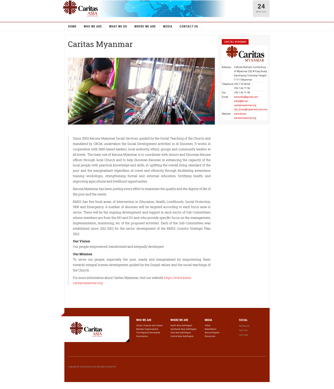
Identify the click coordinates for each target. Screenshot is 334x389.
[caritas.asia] (86, 329)
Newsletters (210, 329)
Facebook (244, 326)
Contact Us (189, 26)
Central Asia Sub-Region (182, 336)
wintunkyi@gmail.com (246, 97)
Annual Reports (212, 332)
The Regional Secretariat (148, 332)
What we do (118, 26)
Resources (210, 336)
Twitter (243, 330)
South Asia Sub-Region (181, 325)
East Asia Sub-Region (180, 332)
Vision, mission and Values (149, 325)
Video (207, 325)
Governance (142, 336)
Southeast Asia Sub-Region (183, 329)
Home (72, 26)
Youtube (243, 335)
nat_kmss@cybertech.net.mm (250, 109)
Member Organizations (147, 329)
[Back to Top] (3, 385)
